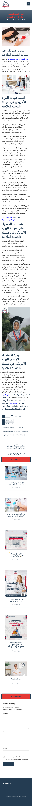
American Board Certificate (8, 427)
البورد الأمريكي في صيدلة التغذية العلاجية (11, 431)
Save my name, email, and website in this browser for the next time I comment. (17, 758)
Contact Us (7, 784)
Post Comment (8, 764)
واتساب (11, 403)
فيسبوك (15, 403)
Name (5, 732)
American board (9, 423)
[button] (28, 3)
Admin (7, 416)
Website (5, 748)
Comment (6, 713)
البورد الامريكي (9, 420)
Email (5, 740)
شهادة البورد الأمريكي (7, 435)
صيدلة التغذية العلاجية (19, 435)
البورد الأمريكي (5, 395)
